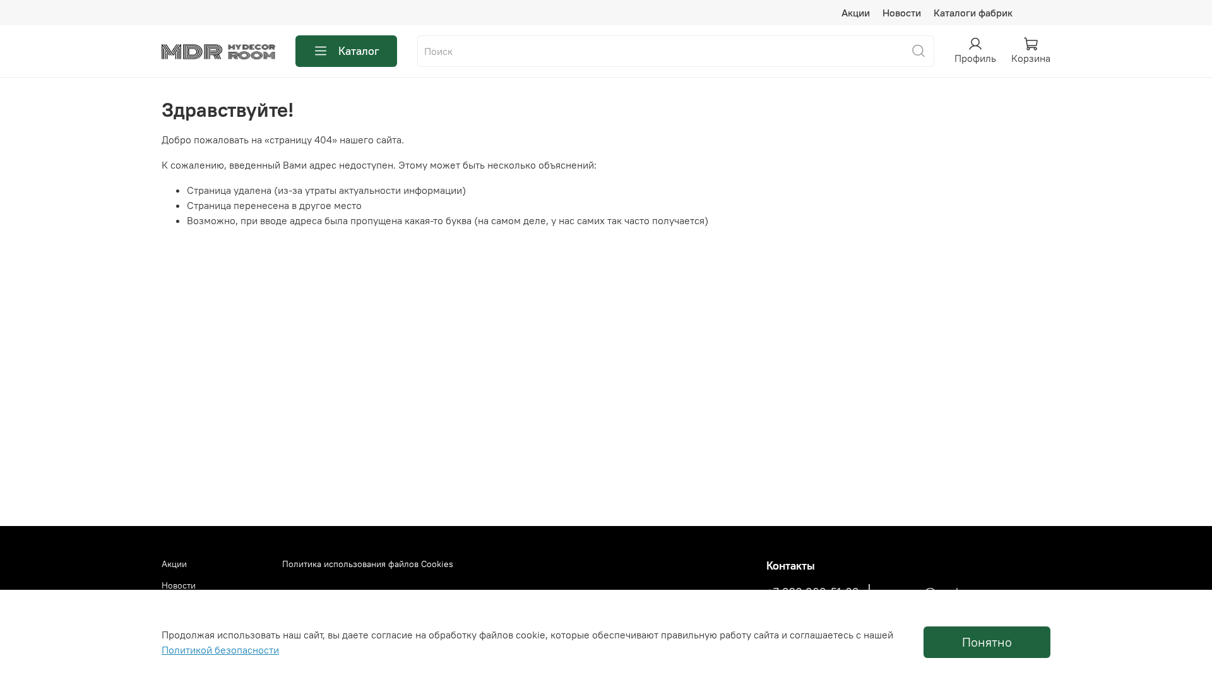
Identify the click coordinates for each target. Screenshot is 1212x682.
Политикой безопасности (220, 649)
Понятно (987, 642)
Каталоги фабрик (973, 12)
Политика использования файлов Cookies (367, 564)
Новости (901, 12)
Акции (855, 12)
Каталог (358, 51)
